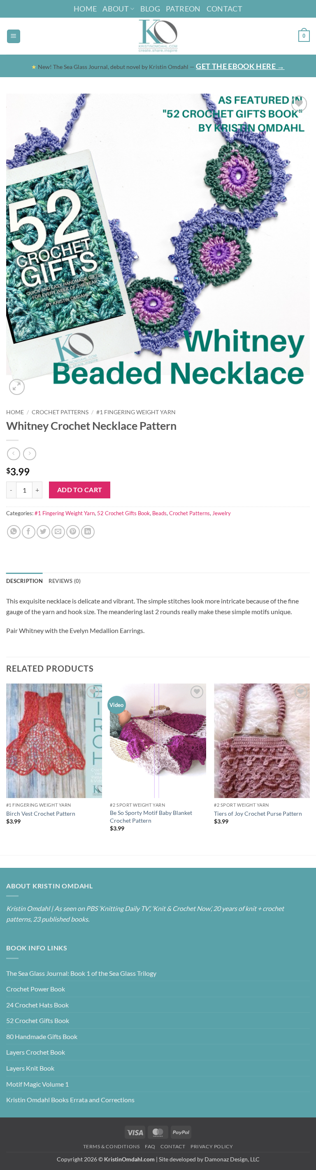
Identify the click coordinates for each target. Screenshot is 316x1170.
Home (85, 8)
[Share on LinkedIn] (88, 532)
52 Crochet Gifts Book (123, 513)
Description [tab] (24, 581)
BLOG (150, 8)
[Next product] (13, 453)
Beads (159, 513)
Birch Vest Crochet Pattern (40, 813)
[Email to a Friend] (58, 532)
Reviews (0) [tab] (65, 581)
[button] (13, 36)
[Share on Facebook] (28, 532)
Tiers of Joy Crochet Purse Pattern (258, 813)
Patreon (183, 8)
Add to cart (79, 489)
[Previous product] (29, 453)
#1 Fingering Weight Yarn (136, 412)
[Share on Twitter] (43, 532)
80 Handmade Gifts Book (41, 1036)
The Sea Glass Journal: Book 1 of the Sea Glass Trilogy (81, 973)
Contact (225, 8)
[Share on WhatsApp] (14, 532)
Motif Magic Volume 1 (37, 1084)
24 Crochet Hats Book (37, 1005)
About (115, 8)
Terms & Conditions (111, 1146)
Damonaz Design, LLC (232, 1159)
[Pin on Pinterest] (73, 532)
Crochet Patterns (60, 412)
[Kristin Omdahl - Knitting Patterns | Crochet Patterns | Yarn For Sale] (158, 36)
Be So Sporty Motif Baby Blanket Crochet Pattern (151, 816)
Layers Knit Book (30, 1068)
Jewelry (221, 513)
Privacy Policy (212, 1146)
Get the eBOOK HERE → (240, 66)
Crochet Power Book (35, 989)
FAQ (150, 1146)
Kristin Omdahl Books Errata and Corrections (70, 1099)
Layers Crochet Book (35, 1052)
